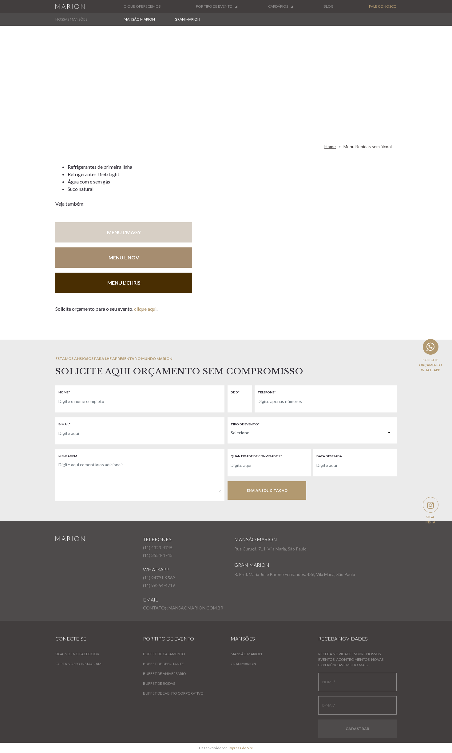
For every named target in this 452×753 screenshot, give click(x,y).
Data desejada (329, 456)
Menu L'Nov (124, 257)
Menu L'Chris (124, 283)
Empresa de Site (240, 748)
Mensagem (67, 456)
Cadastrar (357, 728)
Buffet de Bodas (159, 683)
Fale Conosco (383, 6)
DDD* (235, 392)
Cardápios (278, 6)
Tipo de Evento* (245, 424)
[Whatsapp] (430, 347)
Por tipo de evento (214, 6)
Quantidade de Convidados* (256, 456)
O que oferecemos (142, 6)
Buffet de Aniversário (164, 673)
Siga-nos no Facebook (77, 654)
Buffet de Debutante (163, 663)
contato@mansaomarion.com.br (183, 607)
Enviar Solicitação (267, 490)
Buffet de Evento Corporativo (173, 693)
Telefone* (267, 392)
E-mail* (64, 424)
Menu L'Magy (124, 232)
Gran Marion (187, 19)
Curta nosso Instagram (78, 663)
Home (330, 146)
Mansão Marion (139, 19)
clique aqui (145, 309)
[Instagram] (430, 505)
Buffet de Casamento (164, 654)
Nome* (64, 392)
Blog (328, 6)
